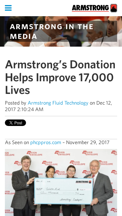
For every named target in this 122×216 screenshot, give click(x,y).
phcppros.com (45, 142)
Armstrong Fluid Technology (58, 103)
